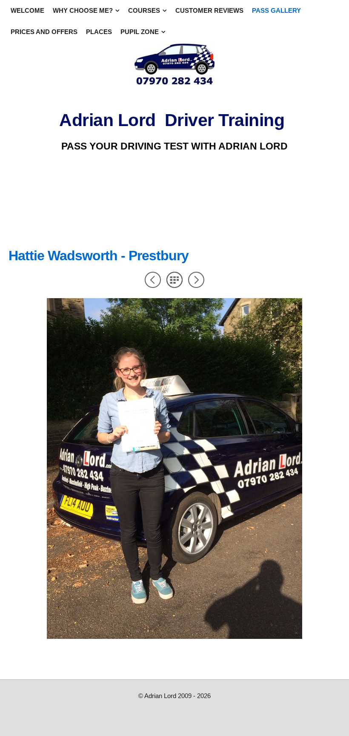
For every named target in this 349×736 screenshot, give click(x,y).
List (174, 280)
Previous (153, 280)
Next (196, 280)
